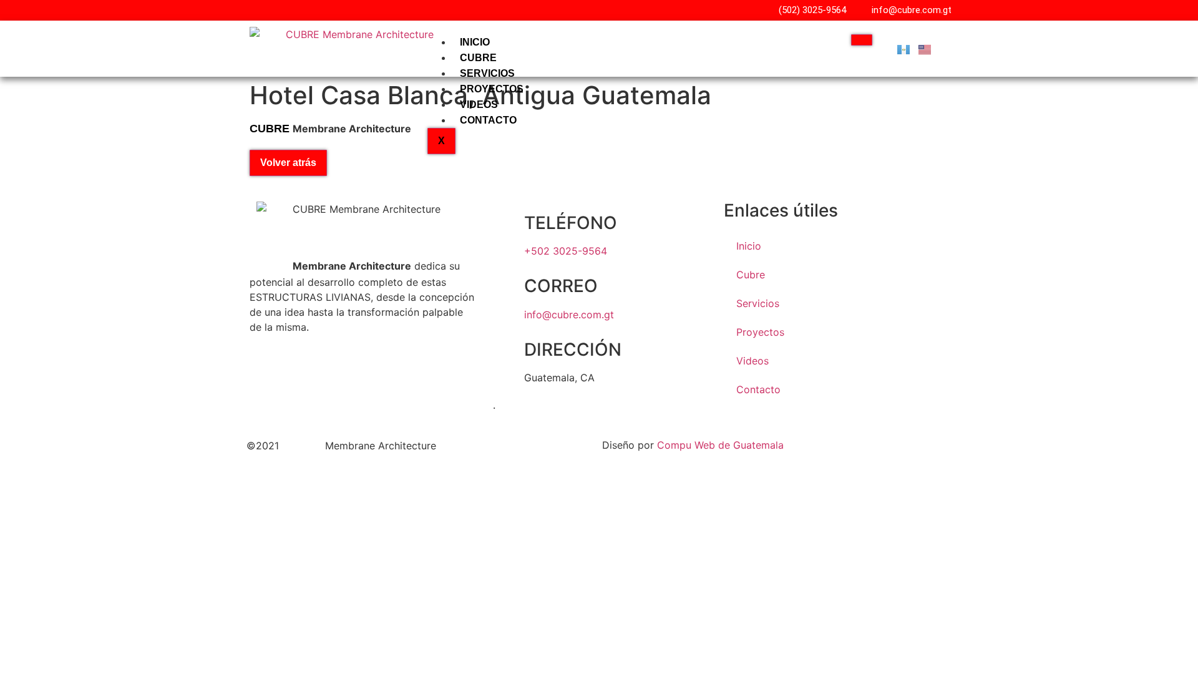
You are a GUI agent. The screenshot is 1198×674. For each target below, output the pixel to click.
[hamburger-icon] (861, 40)
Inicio (475, 42)
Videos (479, 104)
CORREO (561, 285)
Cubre (478, 57)
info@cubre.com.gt (569, 314)
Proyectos (492, 89)
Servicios (487, 73)
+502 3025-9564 (565, 251)
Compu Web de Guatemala (720, 445)
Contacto (488, 120)
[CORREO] (508, 286)
